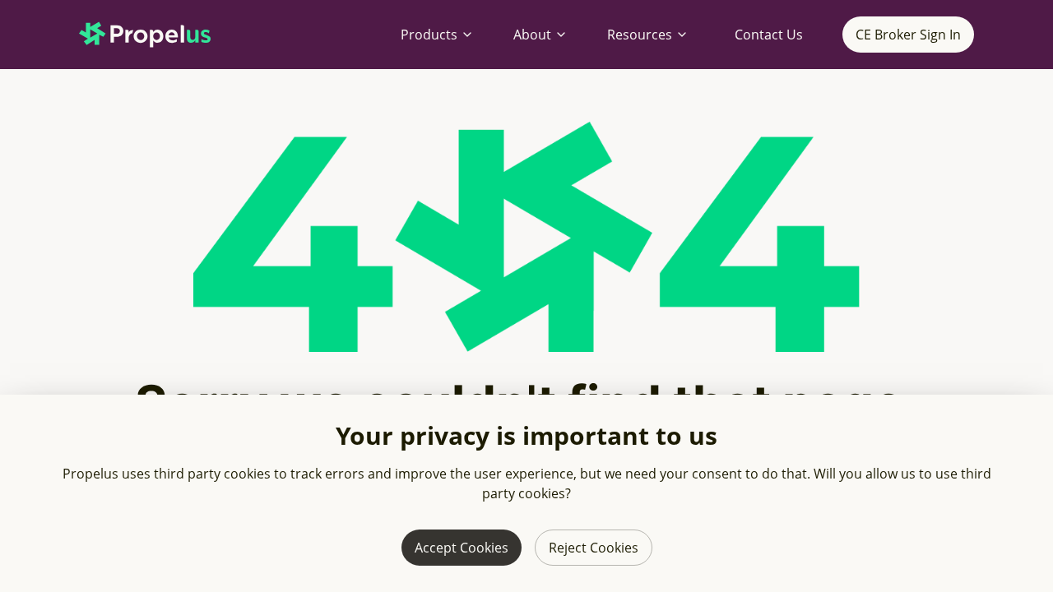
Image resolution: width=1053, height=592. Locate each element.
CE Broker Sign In (908, 34)
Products (429, 34)
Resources (639, 34)
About (532, 34)
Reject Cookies (593, 548)
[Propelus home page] (158, 34)
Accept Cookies (461, 548)
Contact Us (769, 34)
